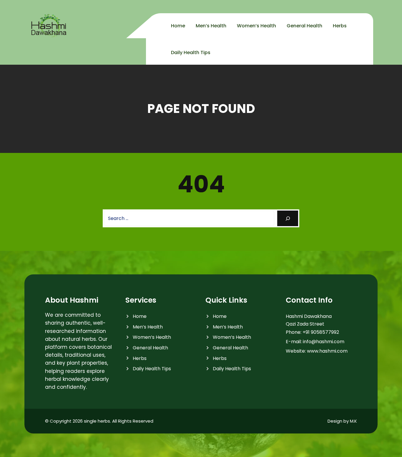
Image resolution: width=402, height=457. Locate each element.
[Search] (287, 218)
